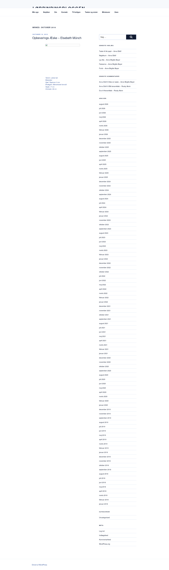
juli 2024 (102, 203)
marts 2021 (103, 345)
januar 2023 (103, 259)
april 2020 (102, 392)
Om (55, 12)
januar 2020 (103, 405)
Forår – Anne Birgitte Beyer (109, 68)
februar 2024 (104, 211)
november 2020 (105, 362)
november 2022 (105, 267)
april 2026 (102, 121)
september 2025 (105, 151)
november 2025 (105, 143)
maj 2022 (102, 284)
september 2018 (105, 469)
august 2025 (103, 155)
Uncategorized (104, 517)
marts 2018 (103, 495)
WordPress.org (104, 544)
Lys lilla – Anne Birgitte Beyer (109, 60)
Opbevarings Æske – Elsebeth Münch (56, 38)
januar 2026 (103, 134)
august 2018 (103, 474)
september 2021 (105, 319)
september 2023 (105, 229)
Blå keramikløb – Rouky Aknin (120, 86)
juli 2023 (102, 237)
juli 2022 (102, 276)
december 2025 (105, 138)
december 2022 (105, 263)
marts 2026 (103, 125)
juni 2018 (102, 482)
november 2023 (105, 220)
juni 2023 (102, 241)
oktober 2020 (104, 366)
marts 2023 (103, 250)
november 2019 (105, 413)
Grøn (116, 12)
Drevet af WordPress (39, 565)
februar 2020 (104, 401)
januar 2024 (103, 216)
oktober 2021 (104, 315)
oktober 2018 (104, 465)
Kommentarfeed (105, 539)
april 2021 (102, 340)
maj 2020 (102, 388)
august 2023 (103, 233)
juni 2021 (102, 332)
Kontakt (64, 12)
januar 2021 (103, 353)
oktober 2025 (104, 147)
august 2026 (103, 104)
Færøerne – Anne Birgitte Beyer (110, 64)
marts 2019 (103, 444)
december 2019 (105, 409)
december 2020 (105, 358)
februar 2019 (104, 448)
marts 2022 (103, 293)
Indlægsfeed (103, 535)
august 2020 (103, 375)
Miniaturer (106, 12)
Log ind (102, 531)
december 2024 (105, 181)
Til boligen (76, 12)
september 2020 (105, 370)
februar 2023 (104, 254)
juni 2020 (102, 383)
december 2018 (105, 456)
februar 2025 (104, 173)
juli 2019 (102, 426)
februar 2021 (104, 349)
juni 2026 (102, 113)
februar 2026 (104, 130)
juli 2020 (102, 379)
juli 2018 (102, 478)
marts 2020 (103, 396)
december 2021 (105, 306)
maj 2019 (102, 435)
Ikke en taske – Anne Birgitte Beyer (122, 82)
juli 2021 (102, 327)
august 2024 (103, 198)
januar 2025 (103, 177)
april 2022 (102, 289)
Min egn (35, 12)
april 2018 (102, 491)
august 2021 (103, 323)
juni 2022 (102, 280)
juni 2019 (102, 431)
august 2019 (103, 422)
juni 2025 (102, 160)
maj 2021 (102, 336)
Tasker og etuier (91, 12)
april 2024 (102, 207)
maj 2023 (102, 246)
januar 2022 (103, 302)
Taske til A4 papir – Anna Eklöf (110, 51)
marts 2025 (103, 168)
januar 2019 (103, 452)
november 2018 (105, 461)
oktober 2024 (104, 190)
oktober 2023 (104, 224)
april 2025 (102, 164)
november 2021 (105, 310)
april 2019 (102, 439)
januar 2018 (103, 504)
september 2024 (105, 194)
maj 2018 (102, 487)
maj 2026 (102, 117)
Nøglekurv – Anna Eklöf (107, 55)
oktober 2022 (104, 272)
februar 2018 (104, 499)
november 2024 (105, 186)
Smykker (46, 12)
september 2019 (105, 418)
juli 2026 (102, 108)
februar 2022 (104, 297)
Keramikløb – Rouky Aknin (113, 90)
